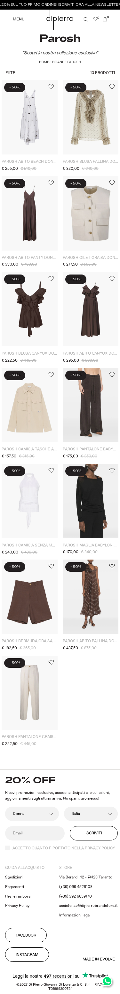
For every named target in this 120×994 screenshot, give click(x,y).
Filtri (10, 73)
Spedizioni (14, 877)
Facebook (26, 935)
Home (44, 62)
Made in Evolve (99, 959)
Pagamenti (14, 887)
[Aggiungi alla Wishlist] (51, 87)
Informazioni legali (75, 915)
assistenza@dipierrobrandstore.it (88, 905)
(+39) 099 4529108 (75, 887)
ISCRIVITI (93, 833)
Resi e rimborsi (18, 896)
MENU (18, 19)
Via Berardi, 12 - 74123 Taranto (85, 877)
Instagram (27, 955)
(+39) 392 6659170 (75, 896)
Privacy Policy (17, 905)
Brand (58, 62)
